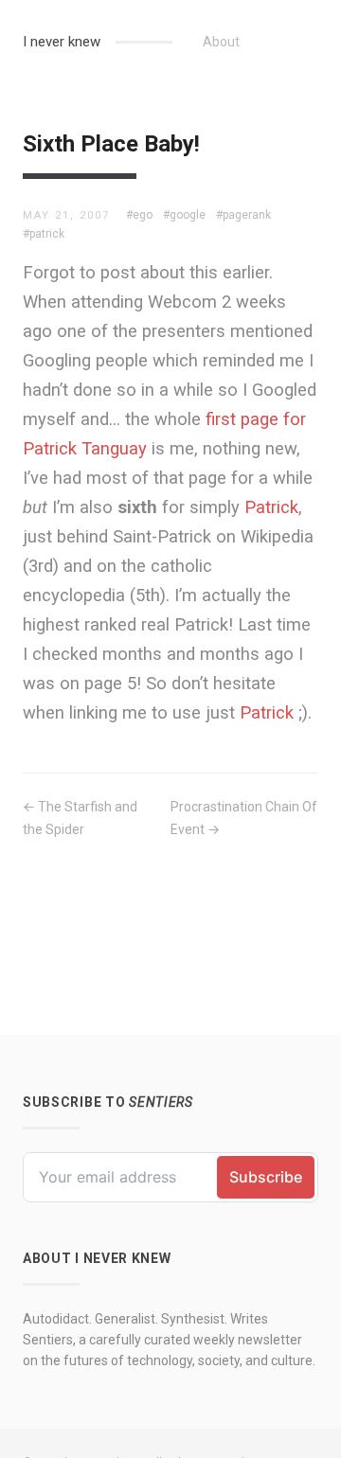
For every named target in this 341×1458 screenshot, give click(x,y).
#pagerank (243, 215)
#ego (139, 215)
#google (184, 215)
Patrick (271, 507)
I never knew (61, 41)
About (221, 41)
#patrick (43, 233)
